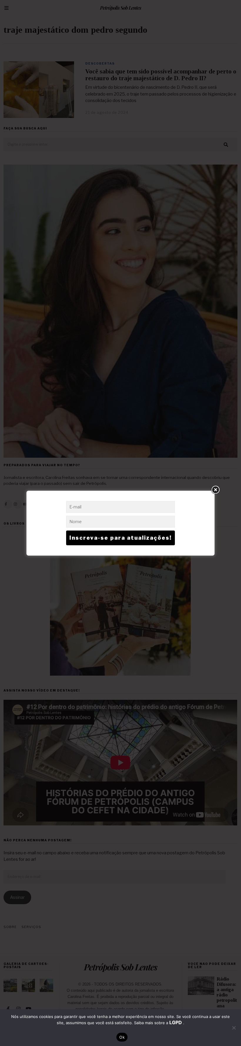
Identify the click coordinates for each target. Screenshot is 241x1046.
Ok (122, 1037)
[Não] (234, 1028)
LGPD (176, 1022)
